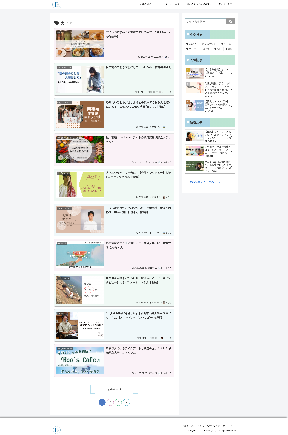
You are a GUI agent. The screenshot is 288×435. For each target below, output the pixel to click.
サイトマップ (229, 425)
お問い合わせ (213, 425)
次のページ (114, 389)
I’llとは (185, 425)
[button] (230, 21)
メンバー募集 (197, 425)
